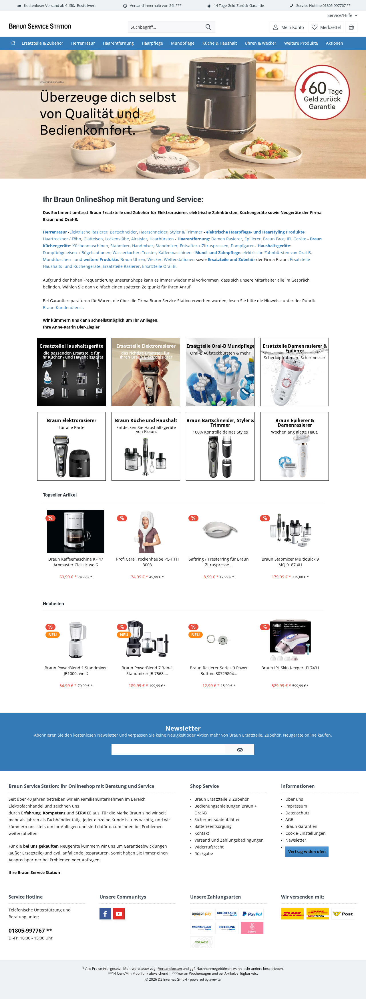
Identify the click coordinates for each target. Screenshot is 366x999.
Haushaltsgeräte (274, 245)
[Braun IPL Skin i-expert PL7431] (290, 640)
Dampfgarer (242, 245)
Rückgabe (203, 853)
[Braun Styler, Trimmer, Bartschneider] (220, 446)
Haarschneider (153, 232)
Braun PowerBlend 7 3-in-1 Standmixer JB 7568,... (147, 670)
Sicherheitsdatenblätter (217, 819)
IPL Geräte (296, 239)
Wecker (155, 259)
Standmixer (167, 245)
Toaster (149, 252)
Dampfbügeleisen (60, 252)
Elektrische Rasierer (88, 232)
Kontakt (201, 833)
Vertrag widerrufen (307, 851)
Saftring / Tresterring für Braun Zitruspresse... (219, 561)
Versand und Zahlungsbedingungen (229, 840)
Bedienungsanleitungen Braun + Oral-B (225, 809)
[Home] (13, 43)
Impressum (296, 806)
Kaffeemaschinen (175, 252)
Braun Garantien (301, 826)
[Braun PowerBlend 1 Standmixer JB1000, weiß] (75, 640)
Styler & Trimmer (186, 232)
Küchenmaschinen (90, 245)
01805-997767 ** (30, 930)
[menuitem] (340, 15)
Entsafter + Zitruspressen (204, 245)
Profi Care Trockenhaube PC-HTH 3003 (147, 561)
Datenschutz (297, 813)
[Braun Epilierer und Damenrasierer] (295, 446)
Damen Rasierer (226, 239)
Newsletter (295, 840)
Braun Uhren (132, 259)
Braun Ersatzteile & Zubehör (221, 799)
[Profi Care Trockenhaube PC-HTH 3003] (147, 531)
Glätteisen (93, 239)
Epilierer (252, 239)
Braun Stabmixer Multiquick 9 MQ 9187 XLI (290, 561)
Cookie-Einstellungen (305, 833)
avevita (215, 979)
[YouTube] (119, 913)
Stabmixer (120, 245)
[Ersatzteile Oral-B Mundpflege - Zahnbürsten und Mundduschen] (220, 372)
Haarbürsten (162, 239)
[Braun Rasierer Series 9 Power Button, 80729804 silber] (218, 640)
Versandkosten (170, 968)
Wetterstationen (179, 259)
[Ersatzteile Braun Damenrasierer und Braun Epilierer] (295, 372)
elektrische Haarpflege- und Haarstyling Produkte (255, 232)
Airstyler (139, 239)
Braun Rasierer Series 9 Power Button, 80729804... (219, 670)
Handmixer (142, 245)
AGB (289, 819)
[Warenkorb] (351, 27)
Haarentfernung (193, 239)
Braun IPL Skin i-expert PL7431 (290, 667)
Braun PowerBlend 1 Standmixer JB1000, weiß (76, 670)
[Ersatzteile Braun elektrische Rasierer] (146, 372)
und (96, 259)
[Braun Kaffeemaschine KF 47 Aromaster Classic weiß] (75, 531)
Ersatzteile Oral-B (159, 266)
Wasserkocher (126, 252)
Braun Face (274, 239)
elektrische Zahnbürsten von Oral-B (276, 252)
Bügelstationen (95, 252)
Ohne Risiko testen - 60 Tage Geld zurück (183, 114)
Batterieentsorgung (213, 826)
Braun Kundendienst (63, 307)
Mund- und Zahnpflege (217, 252)
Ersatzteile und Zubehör (231, 259)
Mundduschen (57, 259)
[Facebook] (105, 913)
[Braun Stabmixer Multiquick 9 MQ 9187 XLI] (290, 531)
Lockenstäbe (117, 239)
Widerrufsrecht (209, 847)
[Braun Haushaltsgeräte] (146, 446)
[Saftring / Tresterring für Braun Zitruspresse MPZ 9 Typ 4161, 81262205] (218, 531)
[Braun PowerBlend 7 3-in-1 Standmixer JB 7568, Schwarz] (147, 640)
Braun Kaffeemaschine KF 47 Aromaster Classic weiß (75, 561)
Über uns (294, 799)
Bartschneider (123, 232)
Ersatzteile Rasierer (121, 266)
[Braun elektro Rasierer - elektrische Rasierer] (72, 446)
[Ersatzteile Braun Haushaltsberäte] (72, 372)
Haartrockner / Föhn (62, 239)
